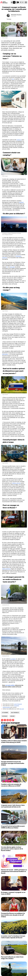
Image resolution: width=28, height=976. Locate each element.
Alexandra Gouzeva (16, 14)
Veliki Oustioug (6, 568)
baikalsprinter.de (5, 604)
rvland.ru (19, 139)
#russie (12, 716)
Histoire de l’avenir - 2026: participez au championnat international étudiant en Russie (14, 871)
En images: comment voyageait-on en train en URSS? (13, 893)
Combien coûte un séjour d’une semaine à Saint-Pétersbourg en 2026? (14, 741)
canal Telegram (18, 704)
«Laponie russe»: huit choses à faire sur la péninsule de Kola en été (13, 806)
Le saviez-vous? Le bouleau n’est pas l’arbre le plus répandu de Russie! (13, 936)
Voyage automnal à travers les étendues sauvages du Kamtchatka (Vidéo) (12, 763)
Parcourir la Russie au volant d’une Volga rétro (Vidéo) (12, 957)
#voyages (4, 716)
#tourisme (5, 712)
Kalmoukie (5, 354)
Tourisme (9, 19)
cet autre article (10, 685)
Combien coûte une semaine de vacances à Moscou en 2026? (11, 785)
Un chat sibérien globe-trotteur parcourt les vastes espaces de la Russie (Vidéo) (12, 848)
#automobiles (15, 712)
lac (13, 79)
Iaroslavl (21, 202)
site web (12, 267)
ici (7, 267)
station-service (16, 483)
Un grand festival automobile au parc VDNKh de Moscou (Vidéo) (13, 827)
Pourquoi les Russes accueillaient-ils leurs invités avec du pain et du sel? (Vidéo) (13, 915)
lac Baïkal (13, 659)
